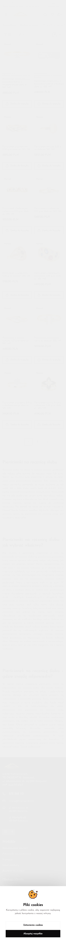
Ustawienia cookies (33, 925)
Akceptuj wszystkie (33, 934)
